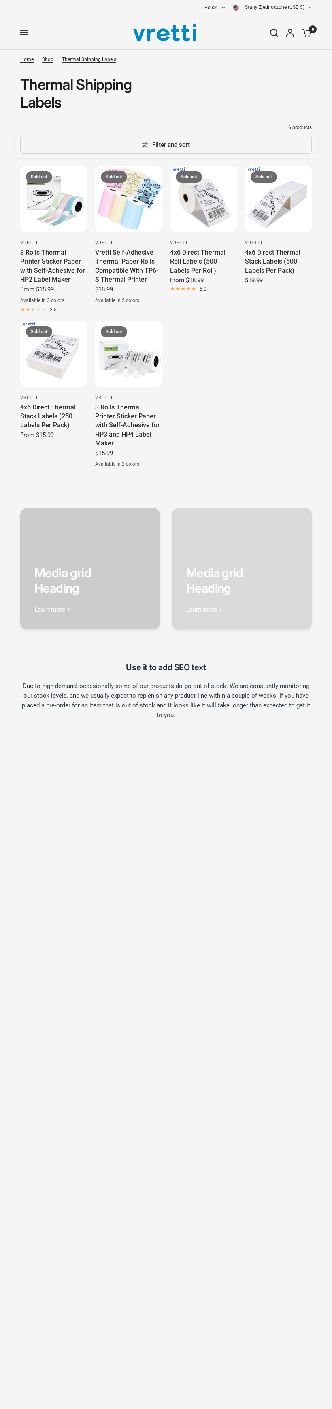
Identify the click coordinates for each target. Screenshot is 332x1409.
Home (27, 59)
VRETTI (29, 242)
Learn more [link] (49, 610)
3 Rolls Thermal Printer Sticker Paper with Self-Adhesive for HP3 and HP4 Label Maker (127, 425)
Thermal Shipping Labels (89, 59)
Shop (47, 59)
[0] (305, 32)
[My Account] (290, 32)
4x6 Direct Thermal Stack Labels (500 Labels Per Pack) (272, 261)
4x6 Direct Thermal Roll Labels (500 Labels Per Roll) (198, 261)
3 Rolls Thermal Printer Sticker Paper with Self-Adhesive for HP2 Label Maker (52, 266)
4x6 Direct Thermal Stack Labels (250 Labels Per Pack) (48, 416)
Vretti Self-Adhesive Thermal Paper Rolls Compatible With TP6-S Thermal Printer (126, 266)
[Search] (274, 32)
